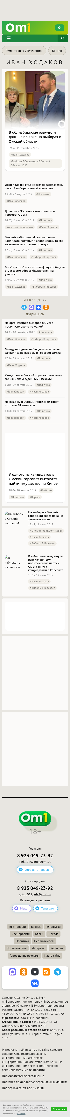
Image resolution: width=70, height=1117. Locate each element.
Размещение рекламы (24, 955)
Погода (53, 934)
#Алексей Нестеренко (20, 227)
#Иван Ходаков (19, 154)
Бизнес (36, 927)
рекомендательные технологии (23, 1070)
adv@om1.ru (42, 894)
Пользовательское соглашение (23, 1076)
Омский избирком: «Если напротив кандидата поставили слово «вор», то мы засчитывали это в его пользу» (34, 241)
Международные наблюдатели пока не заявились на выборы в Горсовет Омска (33, 351)
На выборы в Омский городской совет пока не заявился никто (45, 516)
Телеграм (47, 908)
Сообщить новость (37, 869)
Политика (22, 941)
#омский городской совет (46, 530)
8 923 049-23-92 (35, 855)
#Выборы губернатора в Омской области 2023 (30, 163)
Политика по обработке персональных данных (34, 1082)
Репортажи (53, 927)
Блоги (39, 934)
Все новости (17, 927)
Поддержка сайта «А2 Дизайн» (23, 1088)
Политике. (21, 1113)
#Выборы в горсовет (43, 257)
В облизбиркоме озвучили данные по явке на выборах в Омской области (35, 137)
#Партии (35, 497)
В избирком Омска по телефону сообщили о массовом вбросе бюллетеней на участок (35, 270)
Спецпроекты (21, 934)
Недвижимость (44, 941)
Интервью (38, 948)
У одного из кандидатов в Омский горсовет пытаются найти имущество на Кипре (33, 479)
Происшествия (17, 948)
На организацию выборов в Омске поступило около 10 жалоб (29, 324)
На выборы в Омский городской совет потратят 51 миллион (32, 403)
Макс (23, 908)
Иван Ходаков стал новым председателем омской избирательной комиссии (34, 186)
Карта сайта (52, 955)
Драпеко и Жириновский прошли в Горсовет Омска (30, 212)
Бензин (57, 51)
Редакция (57, 948)
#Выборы (46, 490)
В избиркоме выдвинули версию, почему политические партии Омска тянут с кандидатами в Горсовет (45, 563)
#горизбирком (15, 391)
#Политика (43, 194)
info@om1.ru (42, 862)
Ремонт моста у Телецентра (24, 51)
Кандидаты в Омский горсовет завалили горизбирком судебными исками (33, 377)
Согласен (59, 1109)
